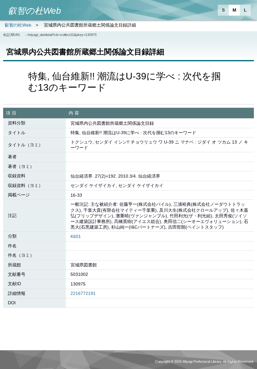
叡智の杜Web (18, 25)
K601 (76, 236)
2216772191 (83, 293)
